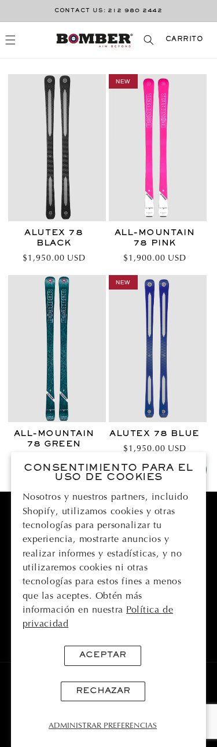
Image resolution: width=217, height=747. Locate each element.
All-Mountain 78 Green (54, 439)
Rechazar (103, 691)
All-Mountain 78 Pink (154, 238)
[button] (11, 40)
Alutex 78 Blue (154, 434)
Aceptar (102, 655)
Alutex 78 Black (53, 238)
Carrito (184, 39)
